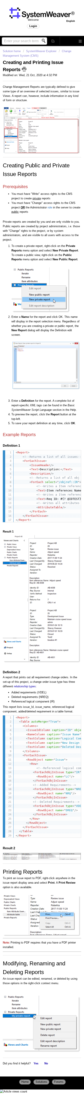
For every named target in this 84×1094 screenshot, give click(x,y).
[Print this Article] (24, 69)
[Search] (45, 41)
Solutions (41, 1081)
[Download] (34, 571)
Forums (59, 1081)
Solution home (12, 51)
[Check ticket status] (53, 41)
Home (25, 1081)
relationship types (25, 686)
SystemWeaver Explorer (41, 51)
